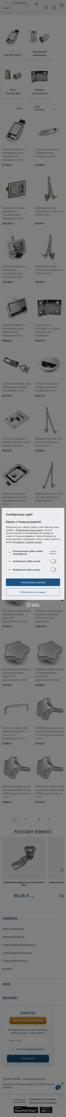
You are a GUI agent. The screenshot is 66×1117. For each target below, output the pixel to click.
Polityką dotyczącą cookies (29, 530)
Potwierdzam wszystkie (33, 582)
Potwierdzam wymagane (33, 591)
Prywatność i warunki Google (27, 542)
